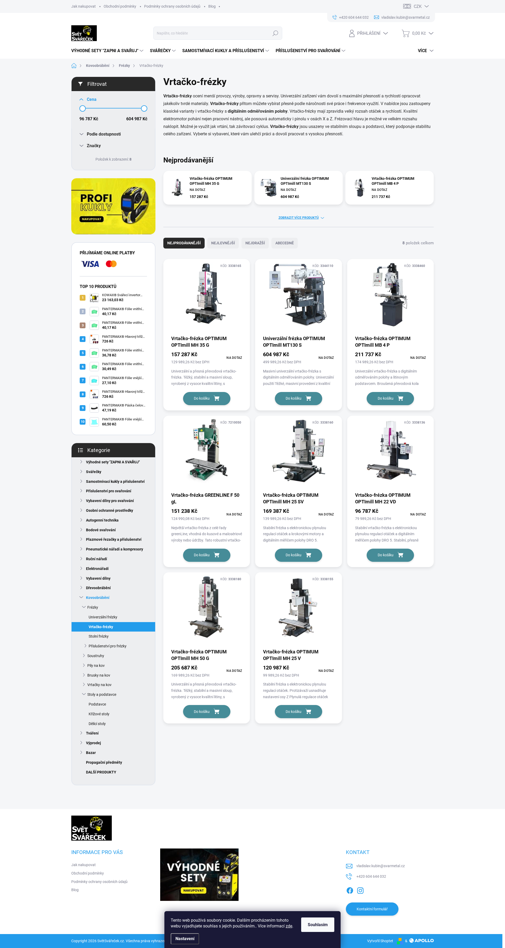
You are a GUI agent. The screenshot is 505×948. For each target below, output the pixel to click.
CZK (418, 6)
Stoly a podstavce (101, 694)
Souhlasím (318, 924)
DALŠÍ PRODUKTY (101, 772)
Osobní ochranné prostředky (109, 510)
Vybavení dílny (98, 578)
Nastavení (184, 938)
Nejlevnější (223, 243)
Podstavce (97, 704)
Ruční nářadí (96, 559)
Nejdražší (255, 243)
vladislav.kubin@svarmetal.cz (380, 866)
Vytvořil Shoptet (380, 941)
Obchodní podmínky (120, 6)
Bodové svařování (101, 530)
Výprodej (93, 743)
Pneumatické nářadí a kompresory (114, 549)
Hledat (275, 33)
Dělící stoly (97, 724)
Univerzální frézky (103, 617)
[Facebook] (350, 890)
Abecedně (284, 243)
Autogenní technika (102, 520)
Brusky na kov (98, 675)
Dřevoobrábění (98, 588)
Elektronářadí (97, 569)
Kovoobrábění (97, 597)
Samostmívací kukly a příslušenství (115, 481)
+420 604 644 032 (371, 876)
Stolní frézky (99, 636)
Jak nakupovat (83, 6)
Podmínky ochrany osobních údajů (172, 6)
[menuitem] (108, 51)
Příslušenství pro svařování (108, 491)
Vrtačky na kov (99, 685)
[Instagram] (360, 890)
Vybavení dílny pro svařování (110, 501)
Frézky (92, 607)
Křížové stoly (99, 714)
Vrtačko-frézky (101, 627)
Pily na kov (96, 665)
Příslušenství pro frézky (108, 646)
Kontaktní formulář (372, 909)
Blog (212, 6)
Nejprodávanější (184, 243)
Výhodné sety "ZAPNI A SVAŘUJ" (113, 462)
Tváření (92, 733)
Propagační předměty (104, 762)
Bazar (91, 753)
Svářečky (93, 472)
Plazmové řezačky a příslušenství (114, 539)
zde (289, 926)
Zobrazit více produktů (299, 218)
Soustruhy (95, 656)
